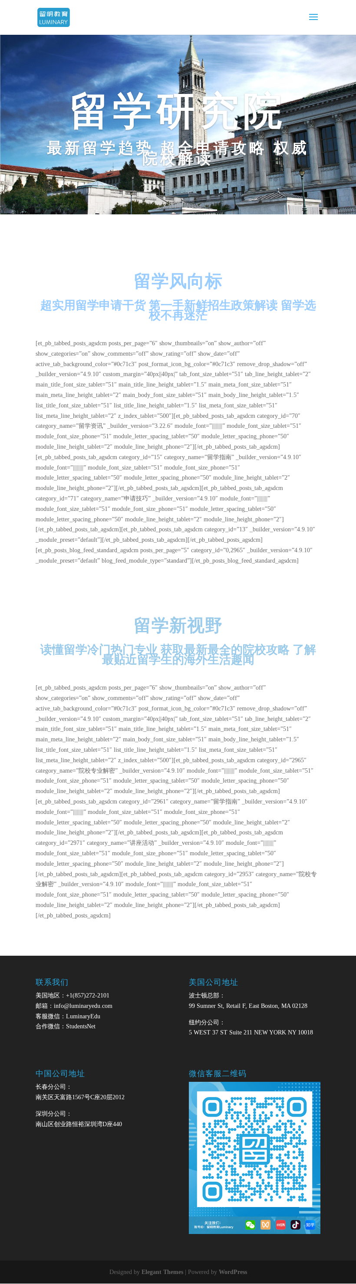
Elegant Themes (162, 1272)
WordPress (233, 1272)
